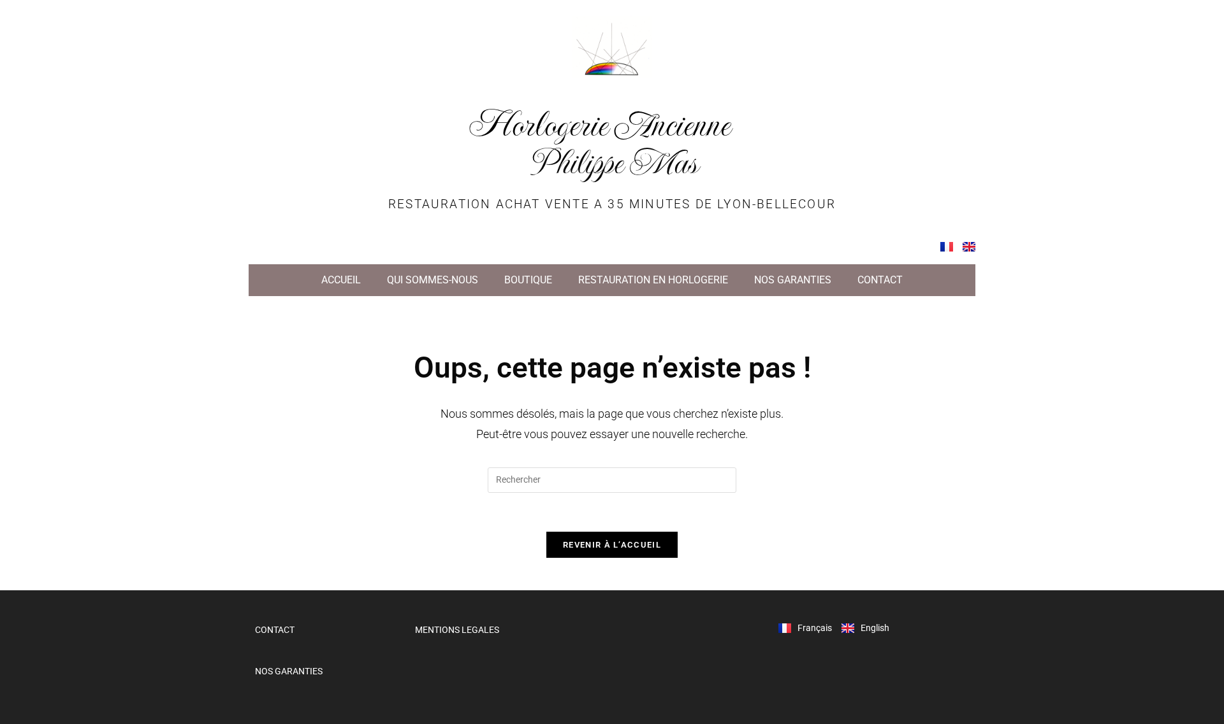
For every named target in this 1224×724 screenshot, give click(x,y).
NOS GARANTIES (792, 280)
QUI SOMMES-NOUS (432, 280)
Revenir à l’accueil (612, 545)
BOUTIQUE (528, 280)
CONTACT (880, 280)
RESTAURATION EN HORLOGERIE (653, 280)
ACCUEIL (341, 280)
